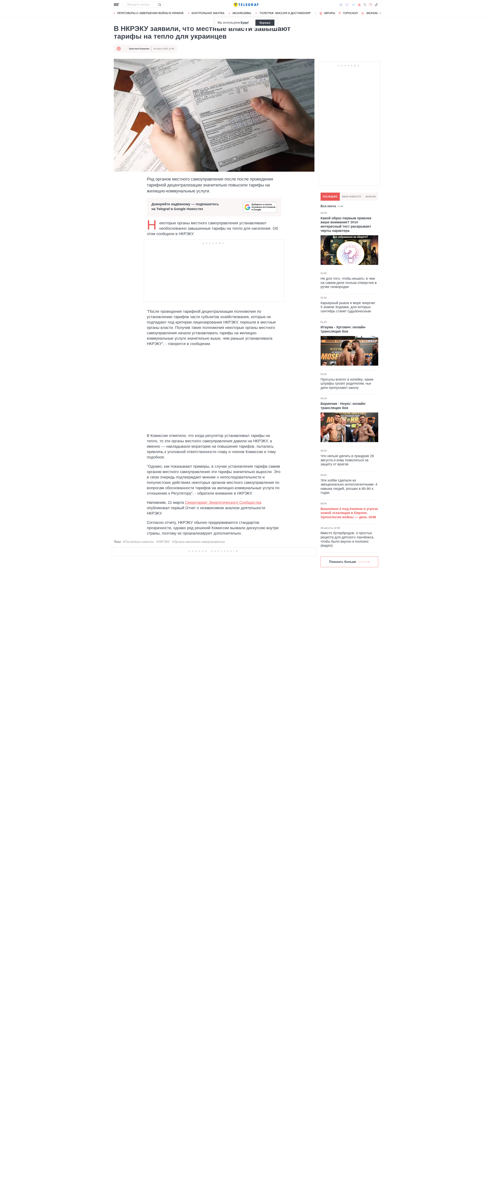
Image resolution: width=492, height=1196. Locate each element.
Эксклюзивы (241, 13)
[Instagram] (370, 4)
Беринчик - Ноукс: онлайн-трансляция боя (343, 406)
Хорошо (264, 22)
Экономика (374, 13)
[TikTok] (376, 5)
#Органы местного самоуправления (198, 541)
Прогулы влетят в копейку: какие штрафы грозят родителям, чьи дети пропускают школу (347, 384)
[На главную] (246, 4)
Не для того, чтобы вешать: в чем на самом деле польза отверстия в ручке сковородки (349, 283)
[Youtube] (359, 5)
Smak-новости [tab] (351, 196)
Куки (244, 22)
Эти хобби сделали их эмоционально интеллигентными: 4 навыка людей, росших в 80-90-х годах (349, 486)
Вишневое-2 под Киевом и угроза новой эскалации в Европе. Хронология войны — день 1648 (349, 513)
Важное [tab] (371, 196)
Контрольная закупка (208, 13)
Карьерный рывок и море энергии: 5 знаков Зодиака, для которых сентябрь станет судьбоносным (348, 307)
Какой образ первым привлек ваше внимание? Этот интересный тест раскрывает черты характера (346, 224)
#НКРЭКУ (163, 541)
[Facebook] (341, 4)
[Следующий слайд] (380, 13)
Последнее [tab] (330, 196)
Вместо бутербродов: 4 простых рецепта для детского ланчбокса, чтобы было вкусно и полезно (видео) (347, 539)
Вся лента (328, 206)
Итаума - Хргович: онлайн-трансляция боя (343, 329)
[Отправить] (159, 5)
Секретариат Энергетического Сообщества (223, 502)
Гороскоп (350, 13)
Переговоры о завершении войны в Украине (150, 13)
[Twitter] (365, 4)
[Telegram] (353, 4)
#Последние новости (138, 541)
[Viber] (347, 4)
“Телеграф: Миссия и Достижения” (285, 13)
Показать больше (342, 561)
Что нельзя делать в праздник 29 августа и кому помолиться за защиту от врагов (347, 460)
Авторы (329, 13)
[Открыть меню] (116, 4)
